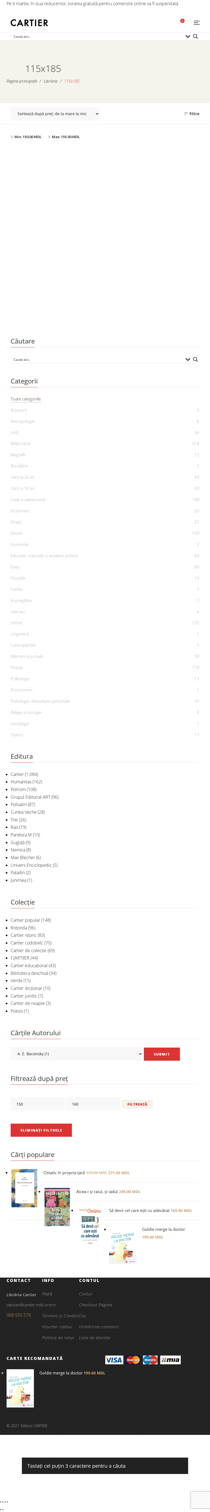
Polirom (18, 789)
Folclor (17, 589)
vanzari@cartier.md (24, 1304)
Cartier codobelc (27, 943)
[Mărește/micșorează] (0, 1501)
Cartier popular (25, 920)
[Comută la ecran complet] (2, 1501)
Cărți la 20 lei (22, 477)
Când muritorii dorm (56, 306)
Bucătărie (19, 466)
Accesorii (19, 410)
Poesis (17, 1011)
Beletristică (56, 287)
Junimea (18, 880)
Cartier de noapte (28, 1003)
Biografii (18, 454)
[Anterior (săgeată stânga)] (0, 1509)
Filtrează (137, 1104)
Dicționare (20, 510)
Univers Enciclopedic (31, 865)
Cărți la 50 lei (22, 488)
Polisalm (19, 804)
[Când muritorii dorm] (56, 218)
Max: (66, 136)
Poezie (17, 667)
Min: (28, 136)
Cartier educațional (29, 966)
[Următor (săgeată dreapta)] (2, 1509)
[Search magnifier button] (195, 36)
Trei (14, 820)
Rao (14, 827)
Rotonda (19, 928)
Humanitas (21, 782)
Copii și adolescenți (28, 499)
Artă (14, 432)
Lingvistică (20, 633)
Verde (16, 981)
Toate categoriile (26, 399)
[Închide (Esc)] (7, 1501)
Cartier (17, 774)
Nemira (18, 850)
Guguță (18, 842)
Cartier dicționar (26, 988)
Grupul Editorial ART (30, 797)
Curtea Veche (24, 812)
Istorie (16, 622)
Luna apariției (23, 645)
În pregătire (21, 600)
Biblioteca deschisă (29, 973)
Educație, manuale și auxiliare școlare (44, 555)
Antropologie (22, 421)
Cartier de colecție (28, 950)
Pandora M (21, 835)
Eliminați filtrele (41, 1130)
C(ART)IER (20, 958)
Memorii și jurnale (27, 656)
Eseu (15, 566)
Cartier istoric (24, 935)
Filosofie (18, 578)
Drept (16, 522)
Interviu (18, 611)
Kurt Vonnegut (59, 315)
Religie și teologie (26, 712)
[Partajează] (4, 1501)
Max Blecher (23, 857)
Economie (20, 544)
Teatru (17, 734)
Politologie (20, 678)
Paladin (18, 873)
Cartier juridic (24, 996)
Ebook (16, 533)
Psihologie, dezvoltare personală (40, 701)
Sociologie (20, 723)
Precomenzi (21, 690)
